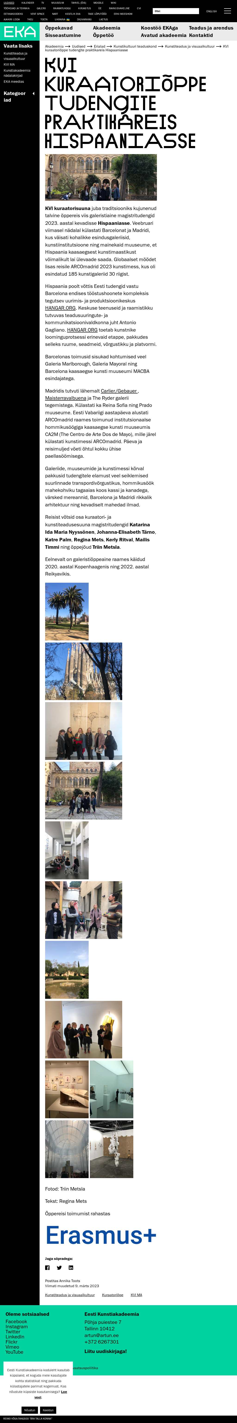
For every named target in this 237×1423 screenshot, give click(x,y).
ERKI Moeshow (123, 13)
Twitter (13, 1331)
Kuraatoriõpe (112, 1295)
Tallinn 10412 (99, 1328)
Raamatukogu (62, 8)
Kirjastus (84, 8)
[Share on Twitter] (59, 1268)
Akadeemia (107, 27)
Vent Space (38, 13)
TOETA (44, 19)
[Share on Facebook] (47, 1268)
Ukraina (60, 19)
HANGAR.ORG (60, 308)
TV (42, 2)
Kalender (28, 2)
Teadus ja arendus (211, 27)
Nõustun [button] (29, 1410)
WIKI (113, 2)
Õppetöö (103, 35)
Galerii (41, 8)
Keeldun (48, 1410)
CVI (139, 8)
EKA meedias (14, 81)
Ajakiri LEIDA (12, 19)
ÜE (99, 8)
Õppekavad (59, 27)
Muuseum (57, 2)
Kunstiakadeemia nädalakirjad (17, 73)
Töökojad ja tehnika (16, 8)
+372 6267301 (101, 1342)
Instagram (17, 1326)
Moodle (98, 2)
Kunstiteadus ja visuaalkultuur (15, 56)
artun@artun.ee (101, 1335)
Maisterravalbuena (65, 398)
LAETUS (103, 19)
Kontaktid (201, 35)
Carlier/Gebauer (119, 391)
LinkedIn (15, 1336)
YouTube (14, 1352)
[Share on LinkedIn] (71, 1268)
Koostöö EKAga (159, 27)
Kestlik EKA (72, 13)
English (211, 11)
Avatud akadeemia (164, 35)
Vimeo (12, 1347)
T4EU (30, 19)
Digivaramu (84, 19)
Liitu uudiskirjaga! (105, 1351)
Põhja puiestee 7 (103, 1322)
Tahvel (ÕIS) (78, 2)
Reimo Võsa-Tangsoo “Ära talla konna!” (28, 1418)
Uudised (9, 2)
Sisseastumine (63, 35)
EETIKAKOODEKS (13, 13)
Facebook (16, 1321)
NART (55, 13)
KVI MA (9, 64)
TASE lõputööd (97, 13)
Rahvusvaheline (119, 8)
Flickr (11, 1341)
